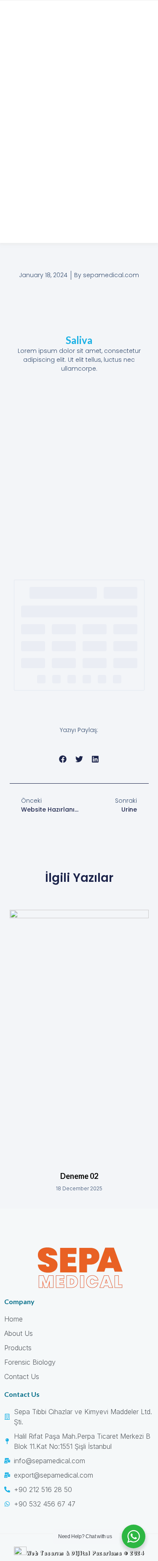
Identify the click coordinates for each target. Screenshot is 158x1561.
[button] (63, 759)
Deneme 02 (79, 1176)
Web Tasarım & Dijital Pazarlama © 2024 (85, 1552)
